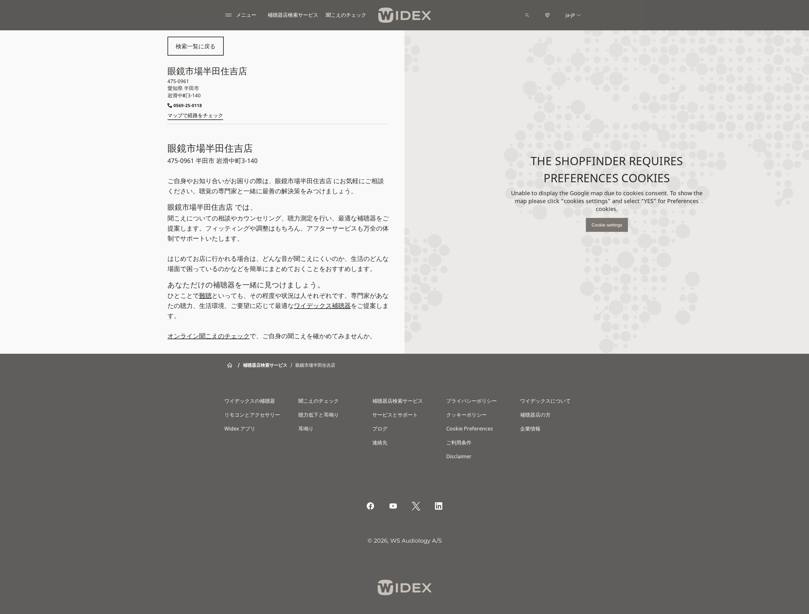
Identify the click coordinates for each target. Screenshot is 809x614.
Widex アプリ (239, 428)
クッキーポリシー (466, 414)
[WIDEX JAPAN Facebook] (370, 506)
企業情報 (530, 428)
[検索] (527, 15)
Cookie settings (607, 224)
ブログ (379, 428)
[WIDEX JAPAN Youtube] (393, 506)
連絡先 (379, 442)
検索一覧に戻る (196, 46)
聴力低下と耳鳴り (318, 414)
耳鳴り (305, 428)
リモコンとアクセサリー (252, 414)
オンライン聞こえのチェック (208, 336)
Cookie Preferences (469, 428)
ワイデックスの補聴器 (249, 400)
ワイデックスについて (545, 400)
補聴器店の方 (535, 414)
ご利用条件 (458, 442)
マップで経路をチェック (195, 115)
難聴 (205, 295)
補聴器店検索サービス (293, 14)
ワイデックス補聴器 (322, 305)
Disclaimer (458, 456)
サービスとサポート (395, 414)
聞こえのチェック (318, 400)
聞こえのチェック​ (346, 14)
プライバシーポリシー (471, 400)
